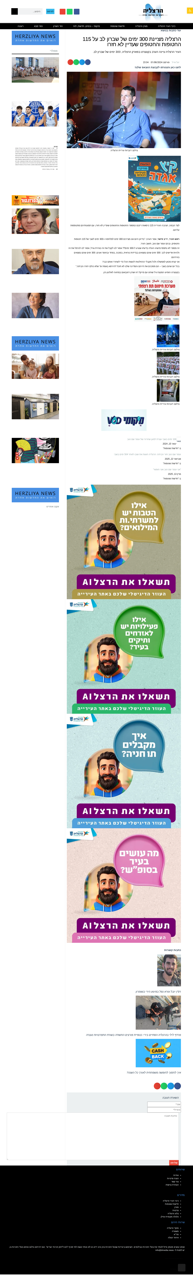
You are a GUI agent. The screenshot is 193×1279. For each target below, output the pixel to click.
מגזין (176, 1207)
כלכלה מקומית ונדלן (170, 1216)
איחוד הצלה (173, 1237)
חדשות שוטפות (117, 26)
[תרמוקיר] (156, 298)
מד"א (176, 1234)
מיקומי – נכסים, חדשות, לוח (86, 26)
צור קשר (175, 1181)
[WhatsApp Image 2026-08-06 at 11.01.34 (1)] (124, 770)
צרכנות (175, 1210)
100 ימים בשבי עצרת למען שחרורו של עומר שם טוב (151, 439)
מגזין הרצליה (141, 26)
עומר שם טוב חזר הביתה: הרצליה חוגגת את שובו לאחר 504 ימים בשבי (147, 454)
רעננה (21, 26)
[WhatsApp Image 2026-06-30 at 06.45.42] (154, 188)
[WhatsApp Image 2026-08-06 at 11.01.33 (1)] (124, 541)
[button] (190, 11)
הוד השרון (58, 26)
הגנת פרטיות (173, 1178)
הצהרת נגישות (172, 1185)
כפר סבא (38, 26)
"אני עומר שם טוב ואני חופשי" (167, 469)
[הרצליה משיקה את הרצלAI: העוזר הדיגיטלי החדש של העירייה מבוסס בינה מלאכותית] (124, 656)
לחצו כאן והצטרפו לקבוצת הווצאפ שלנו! (158, 67)
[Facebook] (77, 12)
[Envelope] (62, 12)
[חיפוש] (14, 11)
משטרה (175, 1231)
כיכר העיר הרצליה (166, 26)
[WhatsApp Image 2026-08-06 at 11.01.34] (124, 885)
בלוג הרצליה (173, 1213)
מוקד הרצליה (173, 1228)
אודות (176, 1175)
